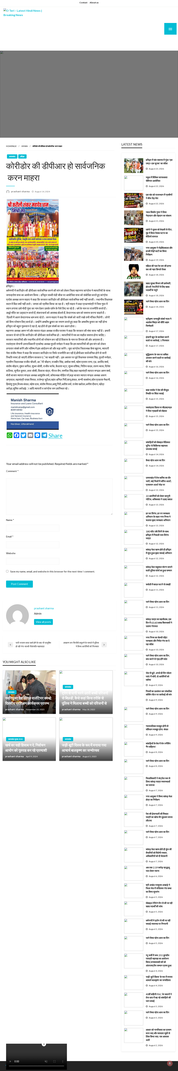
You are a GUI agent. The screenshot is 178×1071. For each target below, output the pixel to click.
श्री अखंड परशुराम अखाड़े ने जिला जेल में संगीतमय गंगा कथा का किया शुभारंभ (158, 888)
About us (94, 2)
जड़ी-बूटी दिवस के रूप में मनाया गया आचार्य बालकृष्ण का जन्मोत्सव (84, 747)
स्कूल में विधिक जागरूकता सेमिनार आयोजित (156, 179)
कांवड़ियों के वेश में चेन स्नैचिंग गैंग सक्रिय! (158, 745)
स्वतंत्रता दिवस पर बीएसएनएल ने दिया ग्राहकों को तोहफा (159, 409)
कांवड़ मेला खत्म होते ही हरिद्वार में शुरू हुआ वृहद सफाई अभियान (159, 551)
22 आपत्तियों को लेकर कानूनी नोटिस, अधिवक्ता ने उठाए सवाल (159, 497)
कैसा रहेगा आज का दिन (155, 460)
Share (55, 435)
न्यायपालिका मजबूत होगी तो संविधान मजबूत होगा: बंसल (157, 727)
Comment (12, 471)
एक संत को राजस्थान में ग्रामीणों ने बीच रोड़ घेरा (159, 196)
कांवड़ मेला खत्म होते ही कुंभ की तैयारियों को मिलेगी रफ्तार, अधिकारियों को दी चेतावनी (159, 852)
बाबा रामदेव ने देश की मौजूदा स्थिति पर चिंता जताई (157, 391)
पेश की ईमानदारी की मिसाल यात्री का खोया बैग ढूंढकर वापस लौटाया (159, 817)
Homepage (11, 146)
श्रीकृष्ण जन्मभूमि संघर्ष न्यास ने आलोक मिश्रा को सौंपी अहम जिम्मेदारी (158, 322)
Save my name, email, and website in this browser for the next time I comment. (52, 571)
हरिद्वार (22, 156)
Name (10, 519)
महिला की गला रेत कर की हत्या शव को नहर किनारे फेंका (158, 267)
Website (10, 553)
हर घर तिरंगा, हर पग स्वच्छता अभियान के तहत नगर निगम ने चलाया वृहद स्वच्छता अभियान (158, 517)
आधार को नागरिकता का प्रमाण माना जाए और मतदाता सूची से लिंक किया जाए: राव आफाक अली (158, 1034)
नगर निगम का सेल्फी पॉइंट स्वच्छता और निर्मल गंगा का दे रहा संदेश (157, 641)
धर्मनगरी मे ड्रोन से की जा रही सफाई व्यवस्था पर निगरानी (158, 922)
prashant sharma (20, 191)
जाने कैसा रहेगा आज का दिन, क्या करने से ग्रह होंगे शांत (158, 657)
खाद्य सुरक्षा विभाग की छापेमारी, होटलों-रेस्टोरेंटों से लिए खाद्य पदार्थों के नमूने (158, 287)
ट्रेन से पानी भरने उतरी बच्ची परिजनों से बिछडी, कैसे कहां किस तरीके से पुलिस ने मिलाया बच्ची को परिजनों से (85, 698)
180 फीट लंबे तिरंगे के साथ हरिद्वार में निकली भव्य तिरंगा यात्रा (157, 535)
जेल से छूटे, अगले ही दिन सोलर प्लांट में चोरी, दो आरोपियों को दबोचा (158, 676)
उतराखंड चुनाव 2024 (15, 739)
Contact (83, 2)
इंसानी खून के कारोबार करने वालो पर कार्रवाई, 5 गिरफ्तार (157, 339)
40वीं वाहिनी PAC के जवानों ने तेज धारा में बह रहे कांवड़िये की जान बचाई (159, 997)
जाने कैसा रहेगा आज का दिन (157, 301)
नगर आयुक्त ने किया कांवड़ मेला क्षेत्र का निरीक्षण (159, 798)
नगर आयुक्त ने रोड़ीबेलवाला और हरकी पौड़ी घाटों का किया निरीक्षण (159, 251)
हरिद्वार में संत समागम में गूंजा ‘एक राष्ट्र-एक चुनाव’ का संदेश (159, 161)
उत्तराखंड (24, 146)
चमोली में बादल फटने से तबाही (158, 584)
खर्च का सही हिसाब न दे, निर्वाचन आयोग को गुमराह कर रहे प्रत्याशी (26, 747)
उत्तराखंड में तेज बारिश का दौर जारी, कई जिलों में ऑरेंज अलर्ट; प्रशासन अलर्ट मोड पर (159, 481)
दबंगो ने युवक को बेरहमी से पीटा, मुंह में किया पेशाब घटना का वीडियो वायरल (159, 233)
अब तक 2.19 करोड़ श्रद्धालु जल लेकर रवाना (158, 869)
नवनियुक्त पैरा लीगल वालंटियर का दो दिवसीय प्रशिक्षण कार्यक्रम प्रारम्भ (28, 700)
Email (9, 536)
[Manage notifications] (170, 1063)
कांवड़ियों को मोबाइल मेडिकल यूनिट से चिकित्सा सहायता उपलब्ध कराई (158, 445)
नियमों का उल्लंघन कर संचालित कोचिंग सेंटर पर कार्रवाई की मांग (159, 693)
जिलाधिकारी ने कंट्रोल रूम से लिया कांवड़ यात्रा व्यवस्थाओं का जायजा (158, 781)
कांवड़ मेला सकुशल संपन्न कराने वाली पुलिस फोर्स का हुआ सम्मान (159, 568)
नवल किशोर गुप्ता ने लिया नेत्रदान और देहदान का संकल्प (158, 214)
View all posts (43, 621)
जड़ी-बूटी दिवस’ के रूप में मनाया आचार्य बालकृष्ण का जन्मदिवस (159, 978)
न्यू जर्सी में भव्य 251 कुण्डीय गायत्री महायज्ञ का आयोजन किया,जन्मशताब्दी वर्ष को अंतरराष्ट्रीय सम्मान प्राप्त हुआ (158, 960)
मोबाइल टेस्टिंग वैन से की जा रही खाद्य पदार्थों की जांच (159, 904)
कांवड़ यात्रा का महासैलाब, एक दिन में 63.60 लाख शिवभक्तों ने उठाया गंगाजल (159, 622)
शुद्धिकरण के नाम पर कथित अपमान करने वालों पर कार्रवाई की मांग (158, 358)
